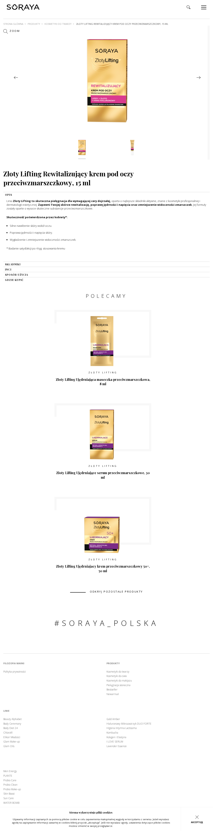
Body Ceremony (12, 723)
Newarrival (112, 694)
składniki (13, 264)
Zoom (14, 31)
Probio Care (9, 780)
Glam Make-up (11, 741)
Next (198, 77)
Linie (6, 710)
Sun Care (8, 798)
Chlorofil (7, 732)
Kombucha (112, 732)
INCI (8, 269)
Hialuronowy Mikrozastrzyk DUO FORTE (128, 723)
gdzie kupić (14, 280)
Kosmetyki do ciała (116, 676)
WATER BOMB (11, 803)
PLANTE (7, 775)
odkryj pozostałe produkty (116, 591)
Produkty (34, 23)
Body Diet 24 (10, 728)
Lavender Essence (116, 746)
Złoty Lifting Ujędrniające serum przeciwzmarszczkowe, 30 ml (103, 475)
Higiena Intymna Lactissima (121, 728)
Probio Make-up (12, 789)
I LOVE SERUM (114, 741)
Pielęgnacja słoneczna (118, 685)
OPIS (8, 194)
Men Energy (10, 771)
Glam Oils (8, 746)
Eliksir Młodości (11, 737)
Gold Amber (113, 719)
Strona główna (13, 23)
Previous (15, 77)
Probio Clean (10, 784)
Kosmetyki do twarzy (58, 23)
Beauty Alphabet (12, 719)
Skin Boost (9, 793)
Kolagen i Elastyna (116, 737)
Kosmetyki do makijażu (119, 680)
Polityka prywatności (14, 671)
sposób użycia (16, 274)
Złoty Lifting (102, 372)
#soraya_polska (106, 623)
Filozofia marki (13, 663)
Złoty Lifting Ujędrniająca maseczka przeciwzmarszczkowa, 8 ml (103, 381)
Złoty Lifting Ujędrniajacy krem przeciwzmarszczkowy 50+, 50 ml (103, 568)
